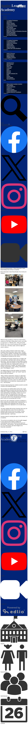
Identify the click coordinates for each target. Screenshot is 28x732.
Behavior (9, 70)
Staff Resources (10, 62)
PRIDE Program (10, 56)
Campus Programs (11, 24)
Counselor (9, 68)
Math (8, 74)
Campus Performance (12, 90)
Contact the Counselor (12, 25)
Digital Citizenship (11, 32)
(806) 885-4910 (13, 441)
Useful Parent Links (11, 28)
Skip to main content (5, 1)
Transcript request (11, 47)
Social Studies (10, 77)
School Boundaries (11, 33)
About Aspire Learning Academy (14, 84)
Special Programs (11, 78)
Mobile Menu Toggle (6, 14)
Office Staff (9, 66)
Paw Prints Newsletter (12, 35)
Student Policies (10, 45)
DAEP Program (10, 55)
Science (8, 76)
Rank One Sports (11, 29)
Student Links (10, 44)
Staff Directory (10, 64)
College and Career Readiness (14, 48)
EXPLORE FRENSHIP (6, 125)
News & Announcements (6, 268)
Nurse (8, 69)
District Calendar (11, 23)
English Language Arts (12, 73)
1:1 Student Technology (12, 20)
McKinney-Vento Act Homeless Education (17, 31)
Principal (9, 65)
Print (25, 431)
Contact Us (9, 88)
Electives (9, 72)
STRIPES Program (11, 57)
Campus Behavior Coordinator (14, 92)
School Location (10, 89)
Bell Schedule (10, 27)
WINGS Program (11, 53)
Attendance (9, 21)
